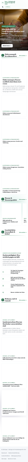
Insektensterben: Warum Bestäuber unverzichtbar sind (12, 324)
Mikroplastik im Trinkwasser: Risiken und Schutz (12, 31)
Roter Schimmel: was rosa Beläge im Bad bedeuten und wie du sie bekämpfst (13, 439)
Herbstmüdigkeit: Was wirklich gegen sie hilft (11, 256)
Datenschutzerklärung (13, 453)
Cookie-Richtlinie (5, 455)
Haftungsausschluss (16, 455)
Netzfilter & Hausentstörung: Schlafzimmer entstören (11, 191)
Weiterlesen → (7, 46)
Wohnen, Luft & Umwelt (11, 300)
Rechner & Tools (12, 458)
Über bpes (4, 458)
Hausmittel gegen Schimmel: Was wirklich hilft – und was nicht (12, 385)
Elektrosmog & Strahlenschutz (11, 55)
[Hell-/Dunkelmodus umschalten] (2, 6)
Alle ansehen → (23, 55)
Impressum (4, 453)
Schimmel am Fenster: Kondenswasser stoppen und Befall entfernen (13, 412)
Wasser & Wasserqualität (11, 199)
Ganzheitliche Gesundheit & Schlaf (10, 232)
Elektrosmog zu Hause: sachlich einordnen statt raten (12, 82)
